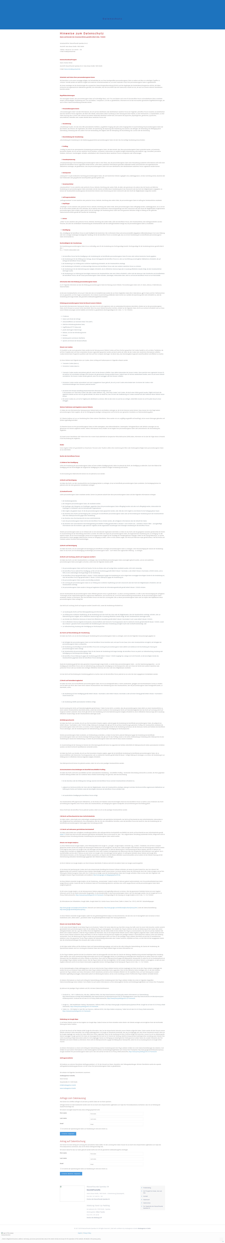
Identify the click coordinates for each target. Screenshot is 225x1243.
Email (61, 1123)
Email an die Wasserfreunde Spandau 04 (98, 1199)
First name (63, 1113)
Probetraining (147, 1188)
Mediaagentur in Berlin (144, 1228)
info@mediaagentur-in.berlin (68, 1085)
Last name (63, 1118)
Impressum (146, 1199)
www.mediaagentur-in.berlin (68, 1088)
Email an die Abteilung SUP (94, 1217)
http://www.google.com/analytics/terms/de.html (73, 907)
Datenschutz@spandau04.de (72, 69)
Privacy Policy (87, 1233)
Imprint (80, 1233)
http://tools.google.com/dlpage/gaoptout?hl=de (106, 875)
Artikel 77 (62, 834)
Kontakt (145, 1196)
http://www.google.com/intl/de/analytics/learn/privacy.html (120, 907)
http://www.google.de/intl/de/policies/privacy (72, 909)
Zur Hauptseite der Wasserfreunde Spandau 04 (153, 1207)
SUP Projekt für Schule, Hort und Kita (152, 1192)
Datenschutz (146, 1203)
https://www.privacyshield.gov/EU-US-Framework (90, 895)
